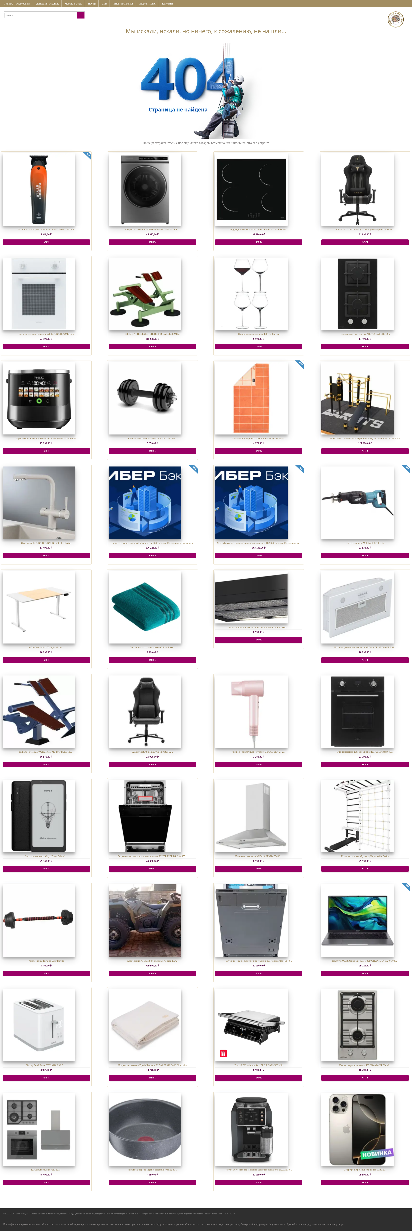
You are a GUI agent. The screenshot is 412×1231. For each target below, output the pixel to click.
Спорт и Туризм (147, 3)
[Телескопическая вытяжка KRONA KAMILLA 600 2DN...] (251, 597)
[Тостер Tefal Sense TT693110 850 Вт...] (39, 1025)
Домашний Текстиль (47, 3)
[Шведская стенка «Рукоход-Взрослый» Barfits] (357, 816)
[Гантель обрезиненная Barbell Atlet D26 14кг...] (145, 398)
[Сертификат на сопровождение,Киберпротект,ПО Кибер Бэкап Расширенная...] (251, 502)
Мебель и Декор (73, 3)
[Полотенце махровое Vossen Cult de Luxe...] (145, 607)
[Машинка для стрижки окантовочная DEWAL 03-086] (39, 189)
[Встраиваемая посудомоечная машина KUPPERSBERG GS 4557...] (145, 816)
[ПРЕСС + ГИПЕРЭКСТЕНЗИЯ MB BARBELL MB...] (145, 294)
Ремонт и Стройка (123, 3)
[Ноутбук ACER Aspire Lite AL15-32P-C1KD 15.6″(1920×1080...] (357, 920)
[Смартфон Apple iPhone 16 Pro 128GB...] (357, 1129)
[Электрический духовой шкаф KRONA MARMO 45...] (357, 712)
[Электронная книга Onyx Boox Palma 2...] (39, 816)
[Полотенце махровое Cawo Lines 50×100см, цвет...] (251, 398)
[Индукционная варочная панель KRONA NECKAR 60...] (251, 189)
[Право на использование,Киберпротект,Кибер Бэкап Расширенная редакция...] (145, 502)
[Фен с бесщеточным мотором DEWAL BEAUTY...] (251, 712)
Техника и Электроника (17, 3)
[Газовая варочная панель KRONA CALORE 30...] (357, 294)
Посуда (92, 3)
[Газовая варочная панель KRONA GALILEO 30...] (357, 1025)
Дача (104, 3)
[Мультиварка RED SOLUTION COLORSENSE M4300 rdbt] (39, 398)
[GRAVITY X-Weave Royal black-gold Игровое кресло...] (357, 189)
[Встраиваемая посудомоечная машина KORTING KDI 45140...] (251, 920)
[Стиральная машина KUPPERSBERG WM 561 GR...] (145, 189)
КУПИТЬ (46, 242)
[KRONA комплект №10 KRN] (39, 1129)
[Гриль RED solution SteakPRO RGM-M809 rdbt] (251, 1025)
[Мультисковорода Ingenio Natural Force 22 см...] (145, 1129)
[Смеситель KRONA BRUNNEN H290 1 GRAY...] (39, 502)
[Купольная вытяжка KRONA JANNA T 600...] (251, 816)
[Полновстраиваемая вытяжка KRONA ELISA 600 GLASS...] (357, 607)
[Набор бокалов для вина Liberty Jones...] (251, 294)
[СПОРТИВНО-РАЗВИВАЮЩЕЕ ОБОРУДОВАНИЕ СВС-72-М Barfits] (357, 398)
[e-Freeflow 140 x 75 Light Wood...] (39, 607)
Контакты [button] (167, 3)
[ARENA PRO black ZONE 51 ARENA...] (145, 712)
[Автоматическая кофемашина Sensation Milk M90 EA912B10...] (251, 1129)
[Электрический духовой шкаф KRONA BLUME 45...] (39, 294)
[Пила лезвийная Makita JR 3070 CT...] (357, 502)
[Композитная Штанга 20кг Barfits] (39, 920)
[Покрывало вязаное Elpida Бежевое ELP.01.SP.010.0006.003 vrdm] (145, 1025)
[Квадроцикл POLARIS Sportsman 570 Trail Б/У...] (145, 920)
